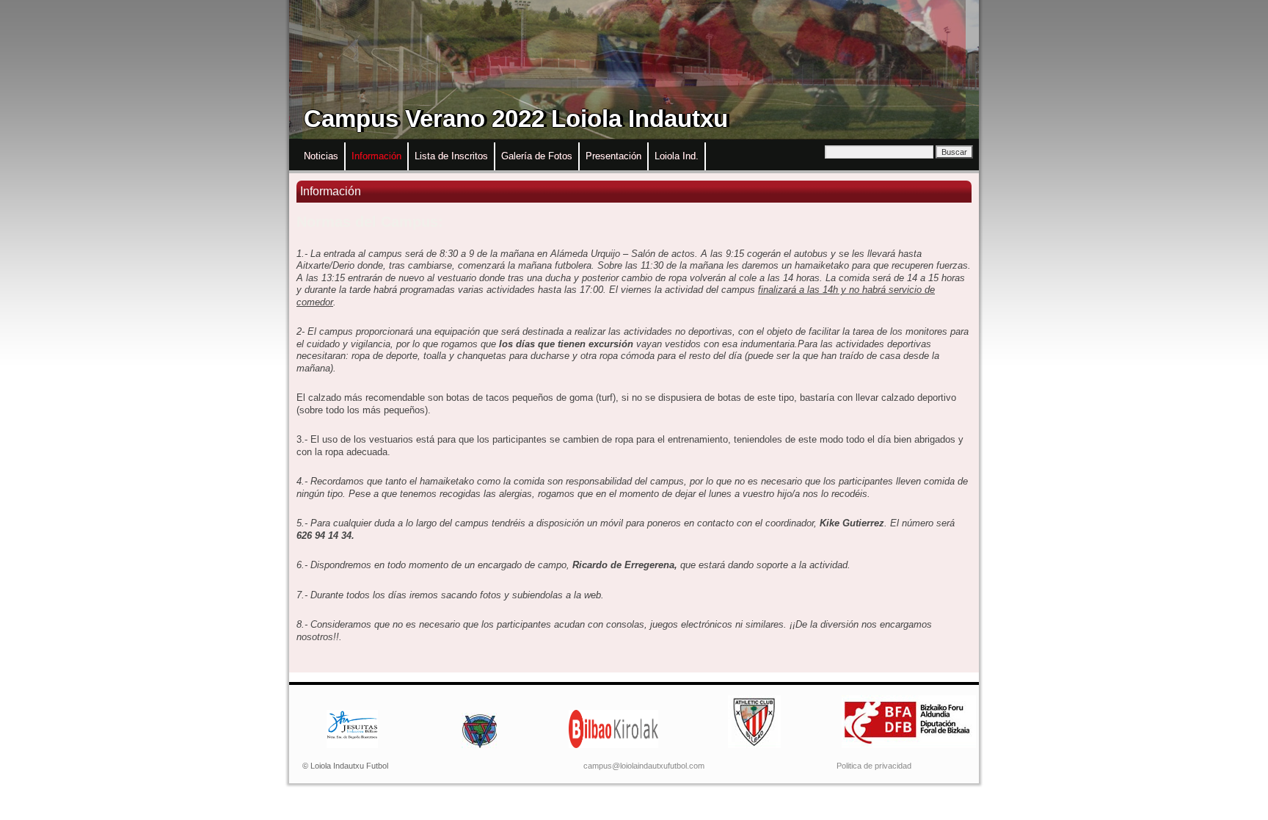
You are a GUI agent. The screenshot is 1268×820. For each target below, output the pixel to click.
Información (376, 156)
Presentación (613, 156)
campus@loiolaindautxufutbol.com (643, 765)
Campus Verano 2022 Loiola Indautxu (516, 118)
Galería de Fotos (536, 156)
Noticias (321, 156)
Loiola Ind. (677, 156)
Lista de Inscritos (451, 156)
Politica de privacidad (874, 765)
